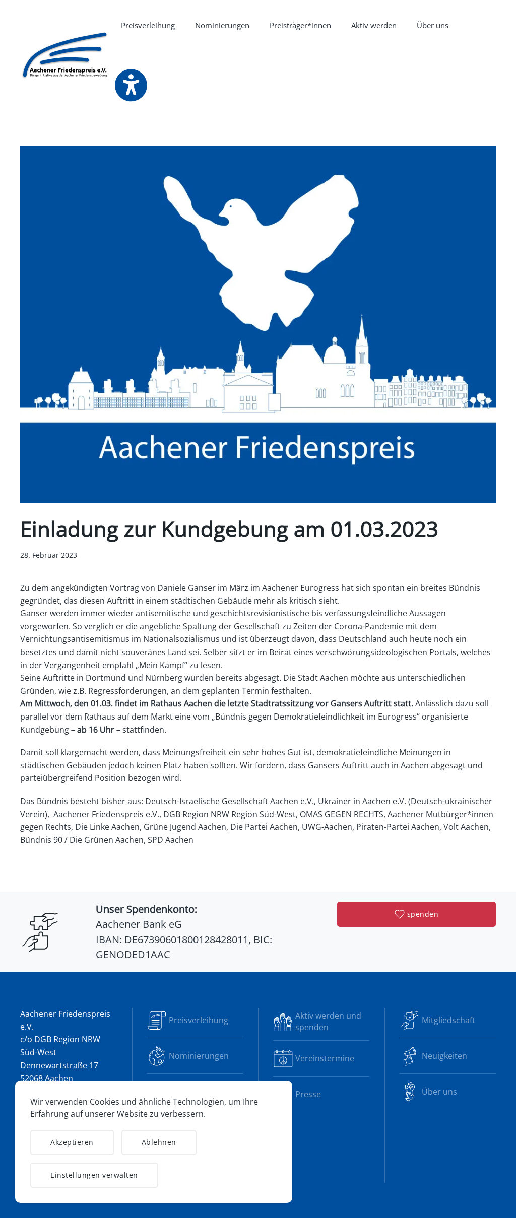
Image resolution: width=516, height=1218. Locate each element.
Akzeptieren (72, 1142)
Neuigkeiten (444, 1055)
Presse (308, 1094)
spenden (423, 914)
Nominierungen (222, 25)
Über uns (439, 1091)
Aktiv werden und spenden (328, 1021)
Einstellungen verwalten (94, 1175)
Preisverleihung (148, 25)
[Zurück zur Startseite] (65, 55)
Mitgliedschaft (448, 1020)
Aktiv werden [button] (374, 25)
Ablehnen (159, 1142)
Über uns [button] (432, 25)
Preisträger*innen (300, 25)
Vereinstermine (324, 1058)
